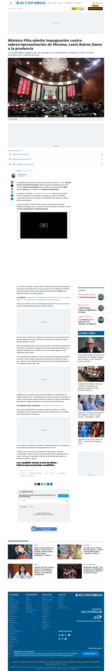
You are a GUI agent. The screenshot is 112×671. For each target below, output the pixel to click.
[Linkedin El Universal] (65, 639)
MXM (49, 3)
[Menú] (11, 3)
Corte (52, 473)
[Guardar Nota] (12, 199)
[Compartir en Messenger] (12, 192)
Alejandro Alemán (84, 317)
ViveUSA (44, 618)
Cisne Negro (29, 612)
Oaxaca (60, 599)
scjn (46, 473)
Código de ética (42, 662)
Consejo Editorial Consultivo (28, 662)
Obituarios (45, 605)
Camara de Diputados (35, 473)
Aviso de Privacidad (69, 662)
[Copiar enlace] (12, 195)
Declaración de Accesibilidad (91, 662)
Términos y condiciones (53, 664)
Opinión (82, 290)
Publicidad (59, 662)
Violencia (51, 662)
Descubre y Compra (48, 597)
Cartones (12, 627)
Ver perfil (21, 176)
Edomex (61, 597)
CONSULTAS (77, 3)
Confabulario (13, 637)
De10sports (45, 614)
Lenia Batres (61, 473)
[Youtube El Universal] (69, 635)
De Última (29, 603)
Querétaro (61, 605)
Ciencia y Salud (14, 641)
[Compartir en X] (12, 185)
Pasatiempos (46, 622)
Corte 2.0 (12, 599)
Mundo (11, 614)
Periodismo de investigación (13, 604)
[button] (95, 8)
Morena (23, 473)
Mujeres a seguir (14, 601)
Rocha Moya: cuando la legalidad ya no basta (87, 310)
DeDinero (45, 616)
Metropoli (12, 618)
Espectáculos (13, 633)
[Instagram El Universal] (59, 639)
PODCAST (60, 3)
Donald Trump (13, 616)
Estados (11, 620)
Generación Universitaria (46, 609)
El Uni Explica (13, 608)
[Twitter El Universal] (65, 635)
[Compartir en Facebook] (12, 182)
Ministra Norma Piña (27, 475)
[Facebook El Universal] (62, 635)
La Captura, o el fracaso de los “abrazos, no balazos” (87, 322)
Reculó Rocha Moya (88, 297)
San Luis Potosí (63, 608)
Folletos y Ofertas (47, 599)
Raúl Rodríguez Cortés (86, 294)
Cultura (11, 635)
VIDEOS (54, 3)
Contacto (63, 664)
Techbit (11, 645)
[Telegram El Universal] (59, 635)
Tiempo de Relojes (31, 610)
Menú (11, 648)
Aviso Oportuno (47, 601)
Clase (27, 597)
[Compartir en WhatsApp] (12, 189)
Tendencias (12, 639)
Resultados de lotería (46, 628)
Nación (19, 170)
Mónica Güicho (83, 305)
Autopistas (29, 608)
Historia (78, 662)
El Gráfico (45, 612)
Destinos (28, 605)
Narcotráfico (13, 622)
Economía (12, 629)
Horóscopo (45, 624)
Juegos (44, 620)
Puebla (60, 601)
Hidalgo (60, 603)
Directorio (15, 662)
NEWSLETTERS (69, 3)
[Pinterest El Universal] (62, 639)
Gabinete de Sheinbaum (13, 611)
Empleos (45, 603)
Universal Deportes (15, 631)
